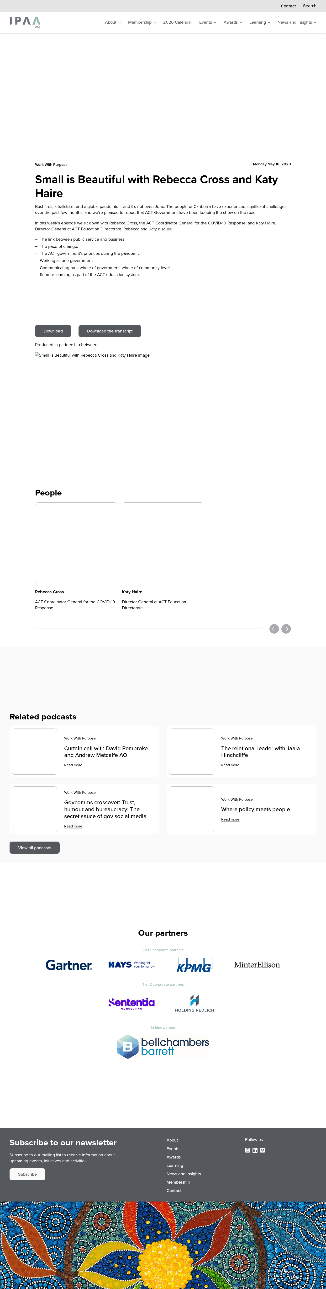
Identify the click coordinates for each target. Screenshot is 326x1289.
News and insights (295, 22)
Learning (257, 22)
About (110, 22)
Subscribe (27, 1174)
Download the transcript (110, 331)
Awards (231, 22)
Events (205, 22)
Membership (140, 22)
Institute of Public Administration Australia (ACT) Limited (25, 22)
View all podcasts (34, 848)
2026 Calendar (177, 22)
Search (309, 6)
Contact (288, 6)
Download (53, 331)
